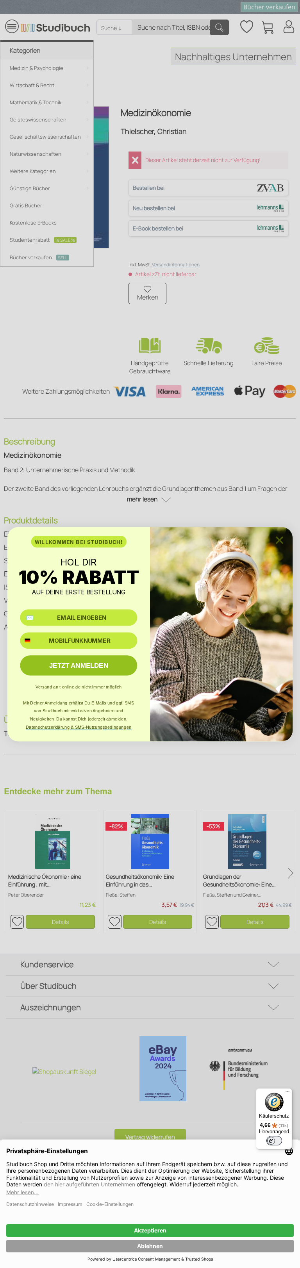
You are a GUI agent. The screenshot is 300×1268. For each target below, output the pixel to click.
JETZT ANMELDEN (78, 665)
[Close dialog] (279, 540)
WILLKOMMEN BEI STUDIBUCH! (79, 541)
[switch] (274, 1140)
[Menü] (287, 1093)
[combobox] (32, 640)
